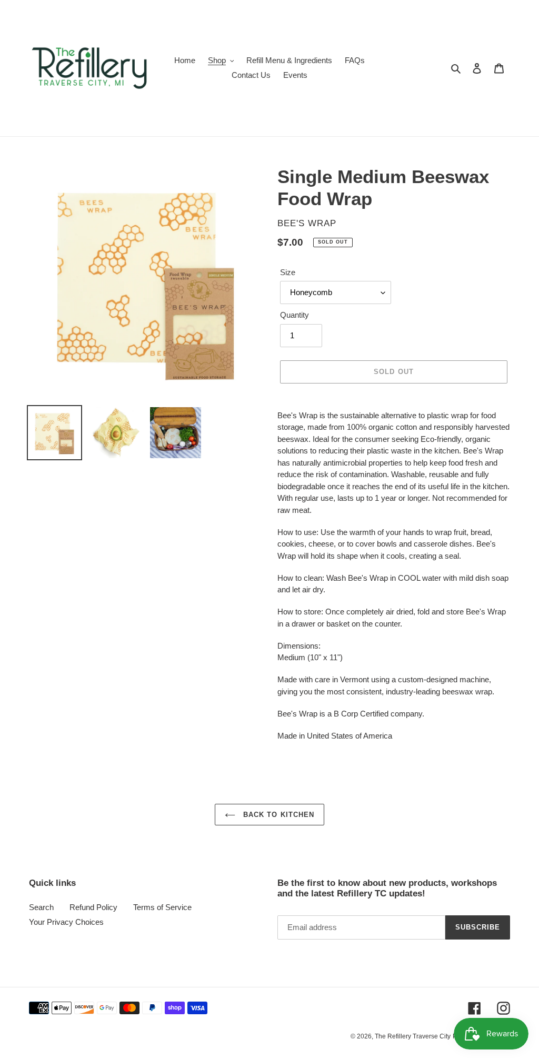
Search (41, 907)
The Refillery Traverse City (413, 1036)
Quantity (294, 314)
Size (287, 272)
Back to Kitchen (277, 815)
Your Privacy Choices (66, 921)
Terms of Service (162, 907)
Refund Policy (93, 907)
